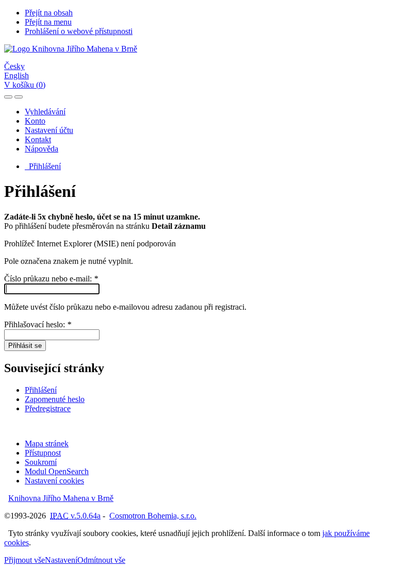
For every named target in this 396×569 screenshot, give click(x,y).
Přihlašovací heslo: (37, 324)
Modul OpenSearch (57, 471)
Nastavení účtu (49, 130)
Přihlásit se (25, 345)
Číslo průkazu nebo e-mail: (51, 278)
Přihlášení (43, 166)
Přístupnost (43, 452)
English (16, 75)
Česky (14, 66)
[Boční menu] (8, 96)
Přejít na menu (48, 22)
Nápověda (41, 148)
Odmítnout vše (101, 560)
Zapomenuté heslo (55, 399)
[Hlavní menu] (18, 96)
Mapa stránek (47, 443)
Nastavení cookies (54, 480)
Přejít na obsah (49, 12)
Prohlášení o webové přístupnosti (79, 31)
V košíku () (24, 84)
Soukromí (41, 462)
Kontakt (38, 139)
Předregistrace (48, 408)
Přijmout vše (24, 560)
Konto (35, 120)
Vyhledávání (45, 111)
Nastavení (61, 560)
